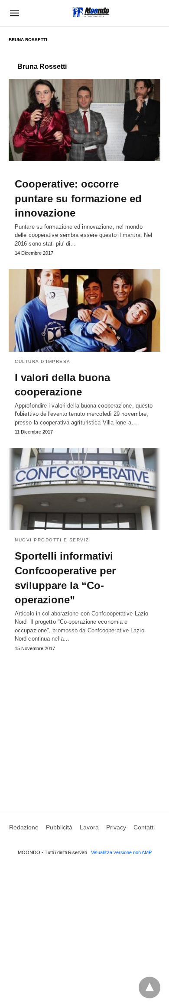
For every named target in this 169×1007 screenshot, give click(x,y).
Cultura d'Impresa (43, 361)
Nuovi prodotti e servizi (53, 539)
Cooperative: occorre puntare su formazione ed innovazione (78, 198)
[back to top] (149, 987)
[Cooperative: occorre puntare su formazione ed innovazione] (84, 120)
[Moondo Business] (90, 12)
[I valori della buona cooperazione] (84, 310)
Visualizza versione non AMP (121, 852)
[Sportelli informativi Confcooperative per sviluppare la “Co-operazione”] (84, 489)
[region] (84, 723)
